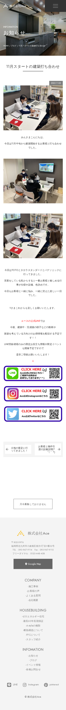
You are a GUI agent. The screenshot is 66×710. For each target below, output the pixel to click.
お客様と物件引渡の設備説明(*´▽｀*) (46, 449)
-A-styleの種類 (33, 625)
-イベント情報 (33, 665)
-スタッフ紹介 (33, 639)
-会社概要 (33, 600)
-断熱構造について (33, 630)
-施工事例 (33, 586)
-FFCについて (33, 634)
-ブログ (33, 660)
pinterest (54, 684)
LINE (15, 684)
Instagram (33, 684)
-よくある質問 (33, 595)
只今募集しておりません (33, 504)
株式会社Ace (38, 533)
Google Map (34, 564)
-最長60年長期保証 (33, 621)
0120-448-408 (37, 553)
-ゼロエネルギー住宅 (33, 616)
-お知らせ (33, 655)
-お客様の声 (33, 591)
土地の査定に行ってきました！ (19, 449)
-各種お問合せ (33, 669)
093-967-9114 (25, 549)
